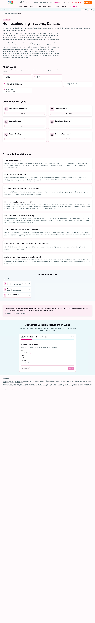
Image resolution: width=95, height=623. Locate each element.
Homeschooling (8, 13)
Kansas (15, 13)
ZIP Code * (23, 360)
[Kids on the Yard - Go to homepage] (10, 2)
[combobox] (26, 352)
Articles (57, 6)
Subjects (50, 6)
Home (20, 6)
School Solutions (40, 6)
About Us (64, 6)
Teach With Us (73, 6)
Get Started (87, 2)
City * (22, 355)
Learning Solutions (28, 6)
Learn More (23, 113)
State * (22, 350)
